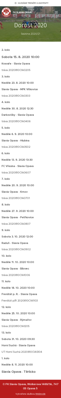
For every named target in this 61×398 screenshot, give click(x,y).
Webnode (40, 393)
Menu (56, 12)
